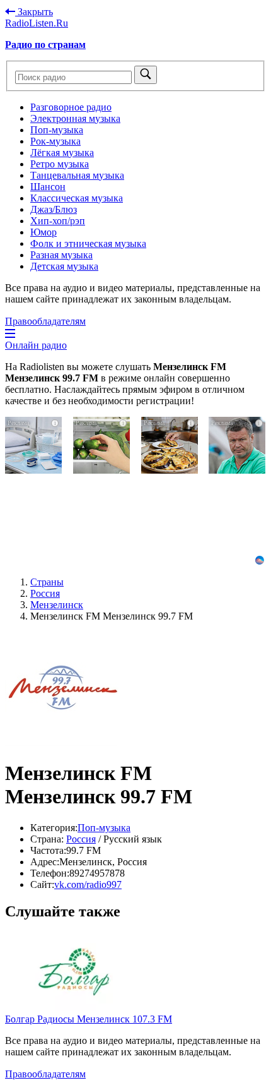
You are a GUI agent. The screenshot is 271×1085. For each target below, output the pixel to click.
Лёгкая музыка (62, 152)
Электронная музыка (75, 118)
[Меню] (10, 333)
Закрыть (34, 11)
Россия (81, 839)
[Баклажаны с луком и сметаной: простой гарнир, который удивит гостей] (170, 474)
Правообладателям (45, 321)
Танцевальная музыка (77, 175)
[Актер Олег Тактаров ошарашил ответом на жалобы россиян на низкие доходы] (237, 480)
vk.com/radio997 (88, 884)
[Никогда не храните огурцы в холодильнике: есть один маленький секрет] (101, 474)
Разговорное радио (71, 107)
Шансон (48, 186)
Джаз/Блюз (53, 209)
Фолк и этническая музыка (88, 243)
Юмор (43, 232)
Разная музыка (61, 254)
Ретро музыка (59, 164)
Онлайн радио (36, 345)
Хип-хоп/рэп (57, 220)
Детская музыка (64, 266)
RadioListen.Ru (36, 23)
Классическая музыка (76, 198)
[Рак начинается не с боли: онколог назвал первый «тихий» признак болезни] (33, 480)
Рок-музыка (55, 141)
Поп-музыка (56, 129)
